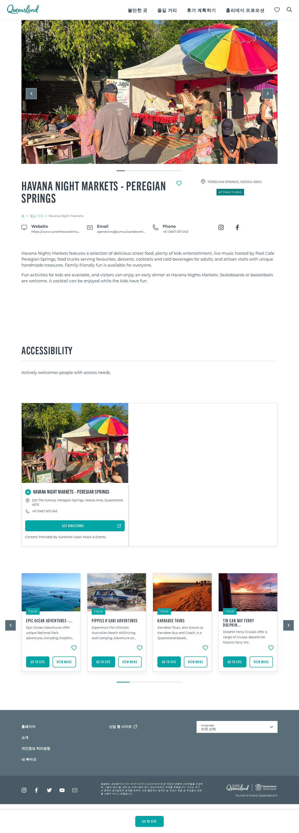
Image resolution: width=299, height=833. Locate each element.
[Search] (289, 9)
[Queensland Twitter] (49, 790)
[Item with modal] (149, 92)
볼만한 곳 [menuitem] (138, 10)
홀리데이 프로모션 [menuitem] (245, 10)
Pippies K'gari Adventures (115, 620)
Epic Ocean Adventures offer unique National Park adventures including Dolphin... (50, 632)
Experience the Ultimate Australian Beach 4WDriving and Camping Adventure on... (114, 632)
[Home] (23, 12)
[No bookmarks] (277, 9)
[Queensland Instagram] (23, 790)
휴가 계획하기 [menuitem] (201, 10)
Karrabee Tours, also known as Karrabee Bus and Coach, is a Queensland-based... (180, 632)
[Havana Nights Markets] (149, 92)
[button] (31, 93)
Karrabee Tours (171, 620)
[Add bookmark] (179, 183)
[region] (149, 267)
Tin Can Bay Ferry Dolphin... (238, 622)
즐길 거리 (36, 216)
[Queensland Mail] (74, 790)
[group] (51, 625)
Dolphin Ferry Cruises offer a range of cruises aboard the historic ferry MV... (245, 637)
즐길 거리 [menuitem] (167, 10)
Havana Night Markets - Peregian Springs (93, 191)
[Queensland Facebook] (36, 790)
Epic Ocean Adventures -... (49, 620)
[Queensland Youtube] (62, 790)
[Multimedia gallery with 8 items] (149, 96)
